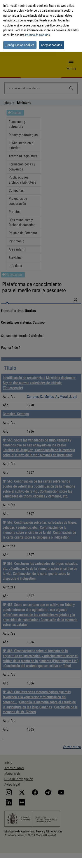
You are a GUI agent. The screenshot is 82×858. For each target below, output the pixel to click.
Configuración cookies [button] (19, 45)
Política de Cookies (37, 35)
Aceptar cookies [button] (51, 45)
